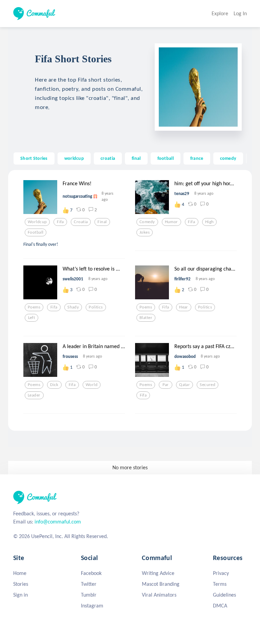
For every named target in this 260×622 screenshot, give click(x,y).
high (209, 221)
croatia (108, 158)
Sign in (20, 595)
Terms (219, 584)
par (165, 384)
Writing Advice (158, 573)
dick (54, 384)
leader (34, 395)
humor (171, 221)
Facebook (91, 573)
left (31, 317)
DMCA (220, 605)
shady (73, 307)
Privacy (221, 573)
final (136, 158)
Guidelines (224, 595)
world (92, 384)
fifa (60, 221)
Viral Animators (159, 595)
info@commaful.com (58, 521)
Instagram (92, 605)
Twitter (88, 584)
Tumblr (88, 595)
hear (183, 307)
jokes (144, 232)
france (196, 158)
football (165, 158)
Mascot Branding (160, 584)
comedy (228, 158)
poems (34, 307)
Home (19, 573)
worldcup (74, 158)
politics (96, 307)
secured (207, 384)
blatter (145, 317)
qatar (184, 384)
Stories (20, 584)
